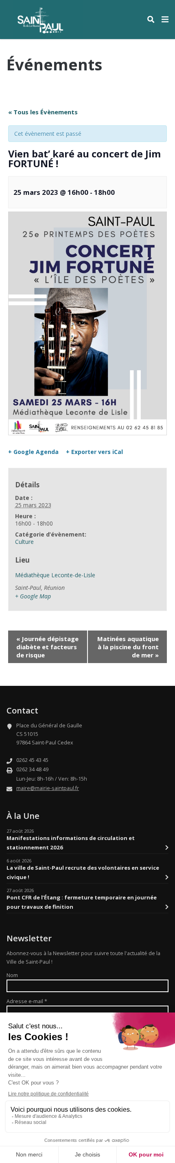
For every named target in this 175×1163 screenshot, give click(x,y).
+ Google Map (33, 596)
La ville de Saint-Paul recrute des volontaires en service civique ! (83, 872)
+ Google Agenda (33, 452)
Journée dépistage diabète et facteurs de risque (47, 647)
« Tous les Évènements (43, 112)
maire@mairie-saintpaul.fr (47, 788)
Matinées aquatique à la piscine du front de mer (128, 647)
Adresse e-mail (27, 1001)
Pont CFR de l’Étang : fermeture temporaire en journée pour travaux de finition (82, 902)
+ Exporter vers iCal (94, 452)
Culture (24, 541)
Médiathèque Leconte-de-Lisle (55, 575)
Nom (12, 975)
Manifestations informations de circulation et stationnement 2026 (71, 842)
